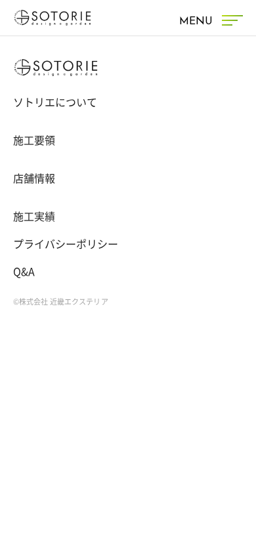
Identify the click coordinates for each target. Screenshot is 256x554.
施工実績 (34, 216)
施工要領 (34, 140)
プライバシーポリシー (65, 244)
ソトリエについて (55, 102)
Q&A (24, 271)
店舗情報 (34, 178)
